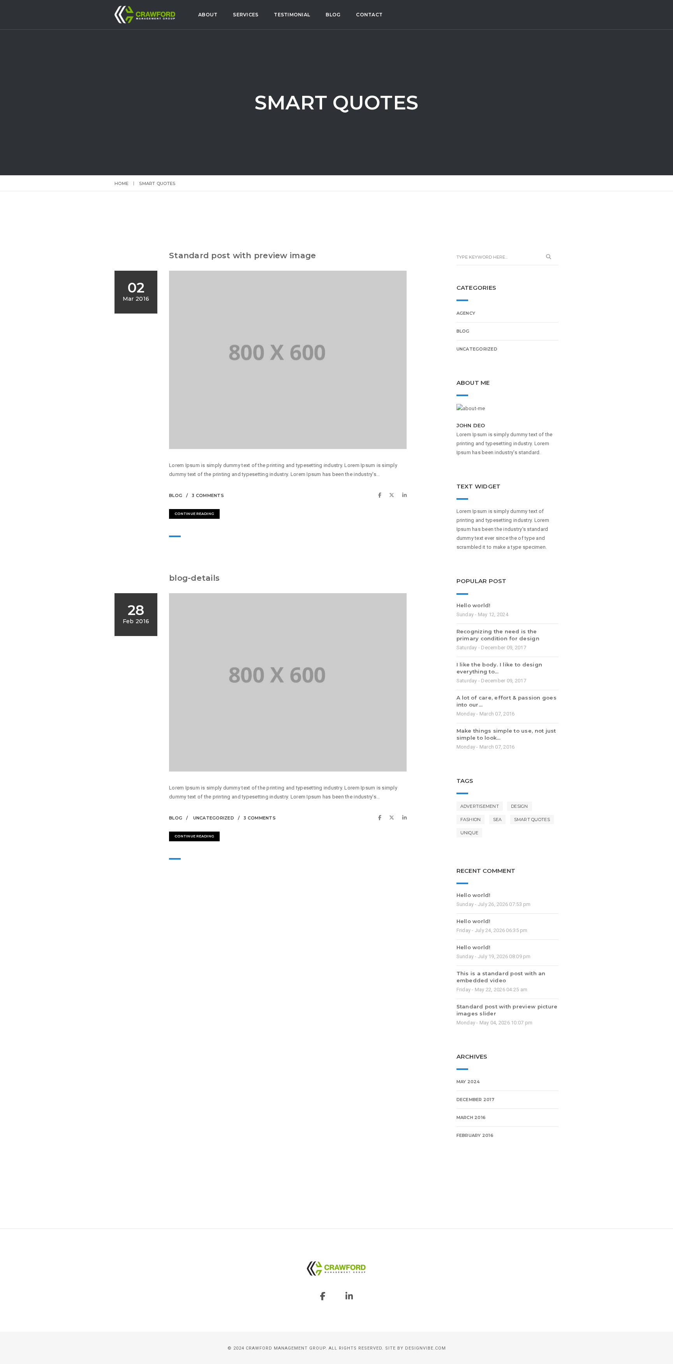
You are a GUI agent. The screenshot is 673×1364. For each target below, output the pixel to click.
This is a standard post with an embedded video (501, 976)
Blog (333, 15)
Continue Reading (194, 513)
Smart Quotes (532, 819)
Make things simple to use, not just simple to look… (506, 734)
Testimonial (292, 15)
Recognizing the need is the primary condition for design (497, 634)
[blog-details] (381, 818)
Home (122, 183)
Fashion (470, 819)
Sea (497, 819)
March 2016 (471, 1117)
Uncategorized (213, 818)
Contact (369, 15)
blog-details (194, 578)
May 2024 (468, 1081)
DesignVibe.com (425, 1348)
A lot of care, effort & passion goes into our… (506, 701)
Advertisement (479, 806)
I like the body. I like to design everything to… (499, 668)
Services (245, 15)
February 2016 (474, 1135)
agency (466, 313)
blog (175, 495)
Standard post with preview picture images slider (507, 1010)
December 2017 (475, 1099)
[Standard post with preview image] (381, 495)
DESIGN (519, 806)
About (207, 15)
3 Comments (208, 495)
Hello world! (473, 605)
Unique (469, 832)
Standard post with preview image (242, 255)
